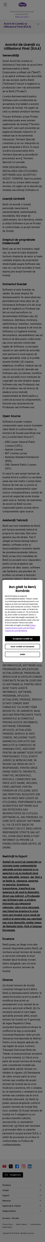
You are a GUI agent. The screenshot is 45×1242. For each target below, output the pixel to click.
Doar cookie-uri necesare (22, 646)
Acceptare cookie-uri (22, 638)
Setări (22, 654)
